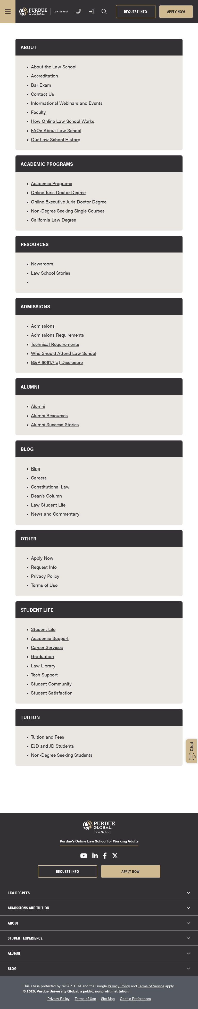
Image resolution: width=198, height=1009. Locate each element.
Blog (12, 968)
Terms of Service (151, 985)
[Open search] (104, 11)
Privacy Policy (119, 985)
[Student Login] (91, 11)
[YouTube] (83, 855)
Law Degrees (19, 892)
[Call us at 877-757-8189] (78, 11)
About (13, 923)
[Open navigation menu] (7, 11)
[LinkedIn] (95, 855)
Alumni (14, 953)
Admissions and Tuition (28, 907)
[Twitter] (115, 855)
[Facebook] (105, 855)
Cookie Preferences (135, 998)
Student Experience (25, 938)
